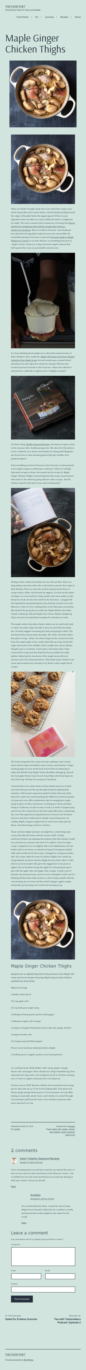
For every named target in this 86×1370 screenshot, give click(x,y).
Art (36, 17)
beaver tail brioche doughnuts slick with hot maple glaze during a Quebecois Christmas (43, 226)
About (78, 17)
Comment (16, 1244)
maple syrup (70, 1135)
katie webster (55, 1132)
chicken (71, 1129)
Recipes (64, 17)
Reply (13, 1186)
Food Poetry (23, 17)
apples (65, 1129)
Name (13, 1271)
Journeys (49, 17)
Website (14, 1284)
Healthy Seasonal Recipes (38, 444)
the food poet (15, 6)
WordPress (28, 1360)
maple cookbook (68, 1132)
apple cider (57, 1129)
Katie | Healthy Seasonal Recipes (39, 1158)
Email (47, 1271)
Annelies (17, 1129)
